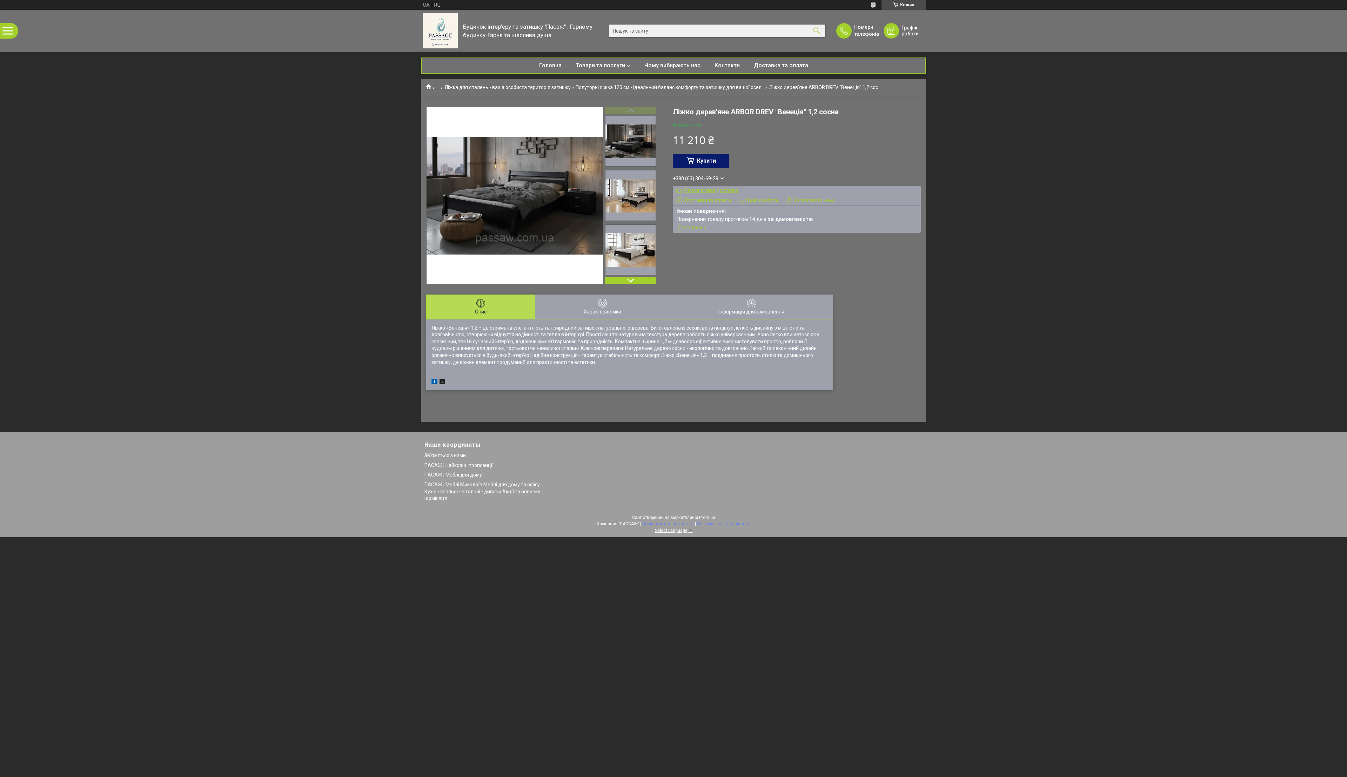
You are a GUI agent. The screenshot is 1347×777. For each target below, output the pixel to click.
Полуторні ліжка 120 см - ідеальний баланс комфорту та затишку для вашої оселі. (670, 87)
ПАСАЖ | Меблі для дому (453, 475)
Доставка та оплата (781, 65)
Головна (550, 65)
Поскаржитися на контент (668, 523)
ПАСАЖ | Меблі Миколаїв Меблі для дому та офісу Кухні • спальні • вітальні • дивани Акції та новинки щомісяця (482, 491)
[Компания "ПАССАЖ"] (440, 30)
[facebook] (434, 382)
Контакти (727, 65)
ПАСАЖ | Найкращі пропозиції (459, 465)
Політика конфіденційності (724, 523)
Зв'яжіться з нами (445, 455)
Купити (706, 160)
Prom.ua (707, 517)
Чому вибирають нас (672, 65)
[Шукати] (816, 31)
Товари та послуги (600, 65)
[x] (442, 382)
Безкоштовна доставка (711, 190)
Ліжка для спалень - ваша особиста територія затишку (507, 87)
